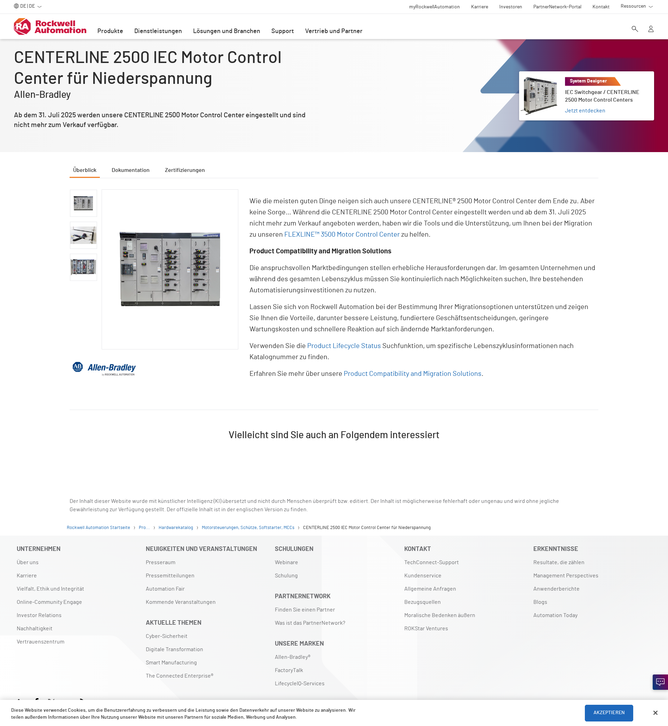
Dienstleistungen (158, 31)
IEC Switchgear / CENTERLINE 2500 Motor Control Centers (580, 80)
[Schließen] (655, 712)
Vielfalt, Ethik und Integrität (50, 589)
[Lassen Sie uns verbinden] (660, 682)
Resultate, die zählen (558, 562)
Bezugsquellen (422, 602)
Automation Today (555, 615)
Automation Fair (165, 589)
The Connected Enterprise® (179, 676)
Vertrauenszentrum (40, 642)
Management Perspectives (565, 575)
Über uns (28, 562)
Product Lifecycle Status (344, 345)
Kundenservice (423, 575)
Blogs (540, 602)
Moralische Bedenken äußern (439, 615)
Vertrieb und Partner (334, 31)
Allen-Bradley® (292, 657)
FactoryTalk (289, 670)
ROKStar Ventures (426, 628)
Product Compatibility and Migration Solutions (413, 373)
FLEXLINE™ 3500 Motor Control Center (342, 234)
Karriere (27, 575)
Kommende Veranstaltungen (181, 602)
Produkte (110, 31)
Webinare (286, 562)
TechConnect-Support (431, 562)
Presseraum (160, 562)
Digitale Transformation (174, 649)
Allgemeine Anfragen (430, 589)
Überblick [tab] (84, 170)
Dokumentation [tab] (131, 170)
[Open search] (635, 29)
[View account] (651, 29)
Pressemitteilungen (170, 575)
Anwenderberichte (556, 589)
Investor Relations (39, 615)
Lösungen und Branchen (226, 31)
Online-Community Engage (49, 602)
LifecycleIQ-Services (300, 683)
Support (282, 31)
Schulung (286, 575)
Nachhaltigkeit (35, 628)
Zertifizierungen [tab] (185, 170)
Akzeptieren (609, 712)
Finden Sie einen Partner (305, 610)
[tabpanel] (334, 324)
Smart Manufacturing (171, 662)
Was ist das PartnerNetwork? (310, 623)
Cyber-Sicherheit (167, 636)
